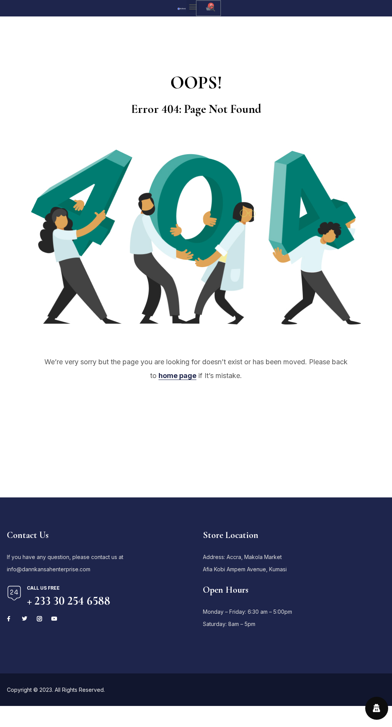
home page (177, 376)
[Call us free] (14, 593)
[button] (192, 6)
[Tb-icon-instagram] (39, 618)
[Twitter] (24, 618)
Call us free (43, 588)
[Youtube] (54, 618)
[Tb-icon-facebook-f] (9, 618)
